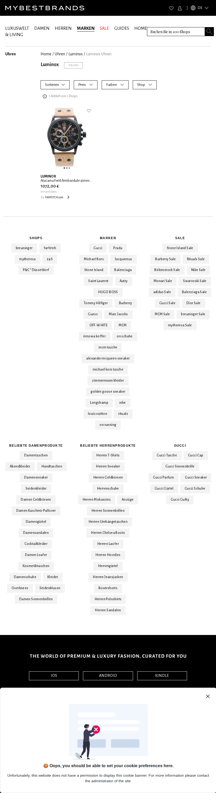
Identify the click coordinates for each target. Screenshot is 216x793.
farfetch (50, 248)
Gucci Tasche (167, 455)
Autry (124, 281)
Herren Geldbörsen (108, 477)
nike (122, 403)
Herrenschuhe (108, 488)
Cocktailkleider (35, 544)
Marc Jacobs (118, 314)
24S (50, 259)
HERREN (63, 28)
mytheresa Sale (180, 325)
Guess (93, 314)
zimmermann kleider (108, 380)
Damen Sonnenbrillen (36, 599)
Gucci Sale (167, 303)
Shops (36, 238)
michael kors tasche (108, 369)
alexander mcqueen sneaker (108, 358)
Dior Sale (193, 303)
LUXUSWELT (17, 28)
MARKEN (86, 28)
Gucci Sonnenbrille (179, 466)
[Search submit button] (209, 31)
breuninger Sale (193, 314)
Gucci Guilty (180, 499)
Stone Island (94, 270)
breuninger (24, 248)
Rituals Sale (196, 259)
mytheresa (27, 259)
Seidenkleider (36, 488)
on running (108, 425)
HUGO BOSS (108, 292)
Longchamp (99, 403)
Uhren (60, 54)
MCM (122, 325)
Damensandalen (36, 533)
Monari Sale (163, 281)
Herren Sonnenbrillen (108, 511)
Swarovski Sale (195, 281)
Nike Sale (198, 270)
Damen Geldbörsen (36, 499)
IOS (54, 675)
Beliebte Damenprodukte (36, 445)
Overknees (20, 588)
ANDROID (108, 675)
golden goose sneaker (108, 391)
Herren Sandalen (108, 610)
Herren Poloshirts (108, 599)
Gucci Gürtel (164, 488)
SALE (104, 28)
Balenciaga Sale (194, 292)
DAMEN (42, 28)
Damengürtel (36, 522)
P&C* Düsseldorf (36, 270)
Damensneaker (36, 477)
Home (46, 54)
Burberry (125, 303)
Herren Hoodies (108, 555)
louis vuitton (97, 414)
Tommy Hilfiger (96, 303)
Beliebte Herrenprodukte (108, 445)
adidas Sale (162, 292)
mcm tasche (108, 347)
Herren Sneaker (108, 466)
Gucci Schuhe (195, 488)
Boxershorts (108, 588)
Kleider (52, 577)
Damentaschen (36, 455)
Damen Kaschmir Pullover (36, 511)
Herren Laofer (108, 544)
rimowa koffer (94, 336)
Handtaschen (51, 466)
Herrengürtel (108, 566)
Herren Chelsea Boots (108, 533)
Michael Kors (94, 259)
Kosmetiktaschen (36, 566)
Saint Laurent (98, 281)
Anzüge (128, 499)
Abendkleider (20, 466)
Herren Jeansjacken (108, 577)
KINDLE (162, 675)
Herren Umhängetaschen (108, 522)
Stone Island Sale (180, 248)
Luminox (75, 54)
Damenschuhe (25, 577)
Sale (180, 238)
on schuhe (125, 336)
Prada (117, 248)
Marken (108, 238)
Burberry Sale (165, 259)
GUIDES (121, 28)
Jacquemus (123, 259)
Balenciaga (123, 270)
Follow (73, 65)
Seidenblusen (50, 588)
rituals (123, 414)
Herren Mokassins (96, 499)
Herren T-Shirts (108, 455)
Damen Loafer (36, 555)
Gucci (98, 248)
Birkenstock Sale (167, 270)
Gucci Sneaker (196, 477)
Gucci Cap (195, 455)
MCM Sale (162, 314)
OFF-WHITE (99, 325)
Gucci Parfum (163, 477)
